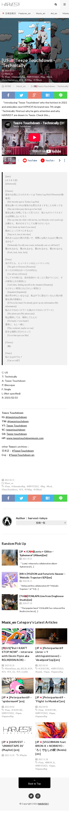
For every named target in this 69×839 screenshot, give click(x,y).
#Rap (43, 77)
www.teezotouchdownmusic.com (25, 438)
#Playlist (23, 755)
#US (21, 80)
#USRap (28, 80)
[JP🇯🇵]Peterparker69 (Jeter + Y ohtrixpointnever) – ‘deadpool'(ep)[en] (49, 654)
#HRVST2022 (8, 713)
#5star (7, 77)
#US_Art (11, 672)
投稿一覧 (40, 522)
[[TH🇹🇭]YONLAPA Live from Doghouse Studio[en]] (10, 602)
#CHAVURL (44, 668)
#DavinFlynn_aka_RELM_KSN (18, 668)
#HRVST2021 (33, 77)
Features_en (25, 13)
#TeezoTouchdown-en (21, 454)
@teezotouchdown (16, 417)
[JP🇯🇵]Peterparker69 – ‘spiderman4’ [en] (17, 699)
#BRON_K (50, 762)
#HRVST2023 (57, 668)
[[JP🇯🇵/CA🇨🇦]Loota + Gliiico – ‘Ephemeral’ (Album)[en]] (10, 558)
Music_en (40, 13)
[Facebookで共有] (8, 95)
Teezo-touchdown (16, 433)
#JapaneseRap (57, 672)
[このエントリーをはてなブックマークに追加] (47, 95)
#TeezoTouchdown (10, 80)
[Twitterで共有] (21, 95)
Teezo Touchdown (16, 425)
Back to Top (34, 783)
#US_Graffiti (22, 672)
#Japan (47, 672)
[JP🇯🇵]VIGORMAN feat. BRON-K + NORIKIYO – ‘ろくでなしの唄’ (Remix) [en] (51, 748)
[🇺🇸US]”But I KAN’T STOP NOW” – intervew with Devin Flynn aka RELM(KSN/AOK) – (17, 654)
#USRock (37, 80)
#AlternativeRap (18, 77)
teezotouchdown (15, 429)
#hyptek (38, 672)
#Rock (49, 77)
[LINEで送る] (60, 95)
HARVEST (43, 803)
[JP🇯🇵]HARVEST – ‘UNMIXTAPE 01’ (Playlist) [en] (13, 745)
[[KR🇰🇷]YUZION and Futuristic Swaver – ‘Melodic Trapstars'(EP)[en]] (10, 580)
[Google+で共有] (34, 95)
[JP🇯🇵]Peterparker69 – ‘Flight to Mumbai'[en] (50, 699)
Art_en (54, 13)
